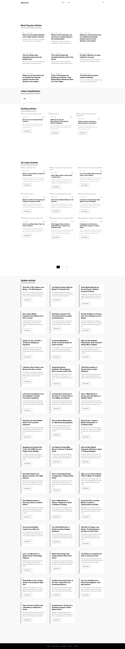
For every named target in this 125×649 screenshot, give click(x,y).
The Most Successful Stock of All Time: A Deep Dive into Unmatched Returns (62, 582)
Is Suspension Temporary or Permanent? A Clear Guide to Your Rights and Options (62, 396)
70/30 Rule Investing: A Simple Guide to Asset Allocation (89, 369)
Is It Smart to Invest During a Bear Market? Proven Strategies (90, 200)
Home (63, 2)
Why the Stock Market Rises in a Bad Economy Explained (62, 421)
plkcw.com (25, 2)
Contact (48, 646)
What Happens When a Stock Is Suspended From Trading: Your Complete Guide (60, 225)
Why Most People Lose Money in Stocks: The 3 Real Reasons (33, 476)
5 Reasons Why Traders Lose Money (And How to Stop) (33, 368)
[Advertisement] (62, 15)
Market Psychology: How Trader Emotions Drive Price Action (62, 556)
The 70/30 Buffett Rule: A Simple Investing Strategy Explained (61, 529)
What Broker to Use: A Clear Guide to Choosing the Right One (33, 582)
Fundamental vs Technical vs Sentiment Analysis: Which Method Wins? (62, 607)
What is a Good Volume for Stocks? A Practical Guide (34, 174)
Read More (27, 131)
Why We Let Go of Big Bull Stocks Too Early (33, 120)
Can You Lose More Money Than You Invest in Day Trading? (91, 174)
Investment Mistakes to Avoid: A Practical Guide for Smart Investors (62, 342)
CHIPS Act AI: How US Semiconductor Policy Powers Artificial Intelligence (59, 121)
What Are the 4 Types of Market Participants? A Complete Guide (89, 422)
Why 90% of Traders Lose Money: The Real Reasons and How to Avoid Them (90, 529)
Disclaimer (63, 646)
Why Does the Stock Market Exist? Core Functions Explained (32, 422)
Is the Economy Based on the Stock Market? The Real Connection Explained (33, 396)
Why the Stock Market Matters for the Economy (62, 200)
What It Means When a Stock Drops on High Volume (61, 176)
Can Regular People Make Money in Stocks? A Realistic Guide (62, 449)
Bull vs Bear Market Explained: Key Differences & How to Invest (33, 316)
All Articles (76, 646)
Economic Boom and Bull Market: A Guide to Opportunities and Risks (90, 502)
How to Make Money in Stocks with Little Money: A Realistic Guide (91, 396)
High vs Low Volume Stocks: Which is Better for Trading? (91, 475)
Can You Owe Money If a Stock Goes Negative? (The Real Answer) (90, 582)
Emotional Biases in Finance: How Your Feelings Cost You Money (91, 316)
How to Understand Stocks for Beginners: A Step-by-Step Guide (62, 476)
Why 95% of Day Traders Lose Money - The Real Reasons (33, 288)
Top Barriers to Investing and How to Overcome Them (91, 555)
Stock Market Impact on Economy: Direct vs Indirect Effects (32, 502)
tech (68, 2)
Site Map (70, 646)
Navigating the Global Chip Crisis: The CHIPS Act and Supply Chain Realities (32, 449)
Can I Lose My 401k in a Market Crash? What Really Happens (32, 556)
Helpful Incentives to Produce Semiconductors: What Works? (87, 122)
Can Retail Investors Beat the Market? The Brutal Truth (62, 288)
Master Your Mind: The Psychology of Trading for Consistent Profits (34, 200)
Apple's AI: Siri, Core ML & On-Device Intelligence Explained (32, 342)
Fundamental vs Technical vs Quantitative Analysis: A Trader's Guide (89, 225)
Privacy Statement (55, 646)
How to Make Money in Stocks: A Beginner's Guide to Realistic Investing (62, 502)
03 (66, 267)
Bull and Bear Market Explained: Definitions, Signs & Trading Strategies (91, 449)
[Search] (103, 2)
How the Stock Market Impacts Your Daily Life (31, 528)
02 (62, 267)
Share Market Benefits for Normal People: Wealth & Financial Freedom (90, 289)
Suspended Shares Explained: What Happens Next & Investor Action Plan (61, 369)
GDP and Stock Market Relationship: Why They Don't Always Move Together (91, 342)
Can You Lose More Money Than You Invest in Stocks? (33, 225)
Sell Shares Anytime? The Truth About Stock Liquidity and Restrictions (62, 316)
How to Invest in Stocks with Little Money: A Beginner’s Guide (33, 607)
